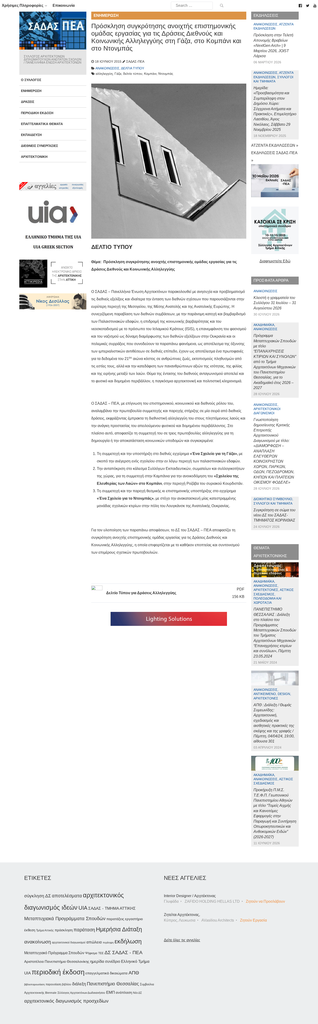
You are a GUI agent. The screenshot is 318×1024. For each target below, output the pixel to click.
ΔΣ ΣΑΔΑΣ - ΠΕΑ (123, 952)
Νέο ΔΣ (137, 992)
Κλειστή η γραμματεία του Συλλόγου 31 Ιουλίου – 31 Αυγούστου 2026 (275, 303)
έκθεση (29, 930)
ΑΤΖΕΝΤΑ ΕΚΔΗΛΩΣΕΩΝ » (274, 145)
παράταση (84, 929)
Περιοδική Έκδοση (37, 113)
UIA (82, 908)
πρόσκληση (64, 930)
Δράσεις (27, 102)
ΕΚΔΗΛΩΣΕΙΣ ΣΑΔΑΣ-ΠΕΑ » (274, 156)
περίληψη (108, 942)
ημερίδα (97, 961)
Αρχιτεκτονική (34, 157)
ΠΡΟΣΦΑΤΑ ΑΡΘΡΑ (271, 280)
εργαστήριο (134, 919)
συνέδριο (112, 961)
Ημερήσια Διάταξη (119, 929)
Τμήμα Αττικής (45, 930)
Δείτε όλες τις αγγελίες (182, 940)
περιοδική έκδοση (58, 972)
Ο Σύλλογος (31, 80)
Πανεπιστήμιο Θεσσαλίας (113, 983)
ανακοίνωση (37, 942)
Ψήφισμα (91, 953)
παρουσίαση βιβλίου (58, 984)
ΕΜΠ (110, 992)
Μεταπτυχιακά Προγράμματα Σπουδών (64, 918)
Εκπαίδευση (31, 135)
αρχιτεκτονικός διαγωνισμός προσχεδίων (66, 1001)
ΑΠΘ (134, 972)
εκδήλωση (128, 941)
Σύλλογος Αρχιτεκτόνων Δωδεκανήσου (81, 992)
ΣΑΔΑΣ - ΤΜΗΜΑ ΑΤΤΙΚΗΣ (112, 908)
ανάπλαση (124, 992)
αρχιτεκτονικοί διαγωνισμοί (68, 942)
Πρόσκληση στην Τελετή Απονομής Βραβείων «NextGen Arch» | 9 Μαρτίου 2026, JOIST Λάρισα (273, 45)
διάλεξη (79, 983)
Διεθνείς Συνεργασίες (39, 146)
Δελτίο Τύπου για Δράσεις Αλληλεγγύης (141, 593)
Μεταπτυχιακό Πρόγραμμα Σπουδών (54, 953)
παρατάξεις (115, 919)
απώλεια (94, 942)
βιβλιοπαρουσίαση (34, 984)
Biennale (51, 992)
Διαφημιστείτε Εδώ (275, 261)
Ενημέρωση (31, 91)
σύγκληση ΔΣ (37, 895)
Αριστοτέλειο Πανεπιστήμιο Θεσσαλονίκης (56, 961)
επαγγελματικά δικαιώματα (106, 973)
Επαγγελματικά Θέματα (42, 124)
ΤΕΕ (101, 953)
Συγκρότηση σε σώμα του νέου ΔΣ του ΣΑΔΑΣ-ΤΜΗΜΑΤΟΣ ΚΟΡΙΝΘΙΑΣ (274, 515)
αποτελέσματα (67, 895)
